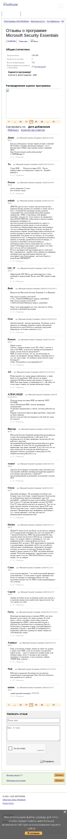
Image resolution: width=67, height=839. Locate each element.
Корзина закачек (13, 775)
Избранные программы (16, 780)
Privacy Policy (8, 803)
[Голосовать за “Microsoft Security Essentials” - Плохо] (15, 79)
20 (42, 122)
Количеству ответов (33, 130)
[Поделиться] (34, 41)
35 (54, 122)
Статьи (29, 14)
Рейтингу (13, 130)
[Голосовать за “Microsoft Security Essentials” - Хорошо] (26, 79)
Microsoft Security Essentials (32, 35)
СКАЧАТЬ (11, 41)
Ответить (20, 157)
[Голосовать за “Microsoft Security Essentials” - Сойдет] (21, 79)
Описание (23, 41)
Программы (12, 14)
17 (26, 122)
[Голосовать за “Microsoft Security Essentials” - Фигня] (10, 79)
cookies (41, 817)
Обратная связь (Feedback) (14, 799)
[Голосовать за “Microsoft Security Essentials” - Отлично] (31, 79)
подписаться (40, 66)
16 (21, 122)
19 (36, 122)
